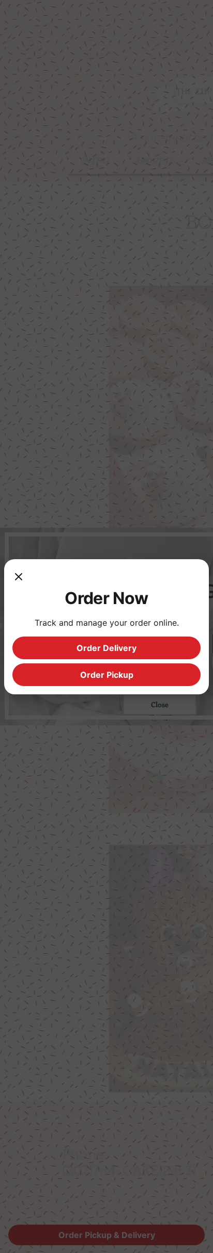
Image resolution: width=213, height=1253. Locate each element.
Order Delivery (106, 648)
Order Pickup (106, 675)
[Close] (18, 577)
